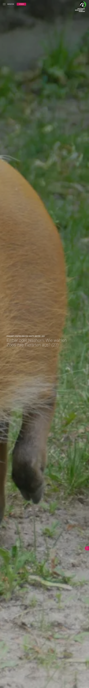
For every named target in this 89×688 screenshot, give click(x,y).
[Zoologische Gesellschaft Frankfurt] (80, 6)
